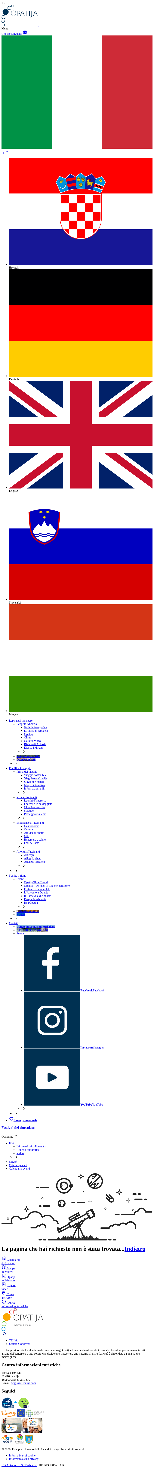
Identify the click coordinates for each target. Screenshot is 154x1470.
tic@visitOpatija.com (23, 1383)
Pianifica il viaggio (20, 768)
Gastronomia (31, 826)
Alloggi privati (32, 858)
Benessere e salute (35, 839)
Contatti (13, 923)
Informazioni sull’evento (31, 1146)
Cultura (28, 829)
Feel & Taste (31, 843)
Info (11, 1143)
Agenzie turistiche (34, 861)
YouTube (91, 1104)
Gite (26, 836)
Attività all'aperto (34, 832)
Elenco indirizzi (33, 747)
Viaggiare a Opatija (35, 778)
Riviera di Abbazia (35, 744)
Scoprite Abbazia (27, 724)
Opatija (28, 734)
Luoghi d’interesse (35, 800)
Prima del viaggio (27, 771)
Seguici (21, 933)
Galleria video (32, 740)
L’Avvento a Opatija (36, 892)
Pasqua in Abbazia (35, 899)
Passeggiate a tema (35, 814)
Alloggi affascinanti (28, 851)
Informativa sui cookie (22, 1455)
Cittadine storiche (34, 807)
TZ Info (13, 1340)
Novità (13, 1161)
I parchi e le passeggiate (38, 803)
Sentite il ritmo (17, 875)
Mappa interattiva (34, 785)
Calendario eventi (19, 1168)
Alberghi (29, 855)
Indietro (135, 1248)
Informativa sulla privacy (23, 1458)
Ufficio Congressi (19, 1343)
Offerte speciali (18, 1165)
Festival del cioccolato (37, 889)
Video (20, 1153)
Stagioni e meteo (34, 781)
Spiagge (29, 810)
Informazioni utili (34, 788)
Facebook (92, 990)
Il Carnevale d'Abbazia (37, 895)
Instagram (92, 1047)
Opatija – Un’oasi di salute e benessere (47, 885)
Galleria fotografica (35, 727)
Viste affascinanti (27, 797)
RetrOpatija (31, 902)
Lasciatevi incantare (20, 720)
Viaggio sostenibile (35, 775)
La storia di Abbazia (36, 730)
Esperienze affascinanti (30, 822)
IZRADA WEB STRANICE (19, 1465)
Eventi (20, 879)
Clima (27, 737)
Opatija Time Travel (36, 882)
